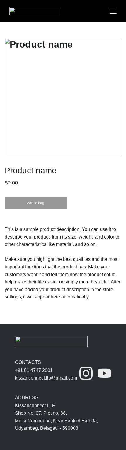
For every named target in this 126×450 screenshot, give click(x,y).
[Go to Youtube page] (104, 373)
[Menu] (113, 11)
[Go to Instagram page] (86, 373)
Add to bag (35, 203)
